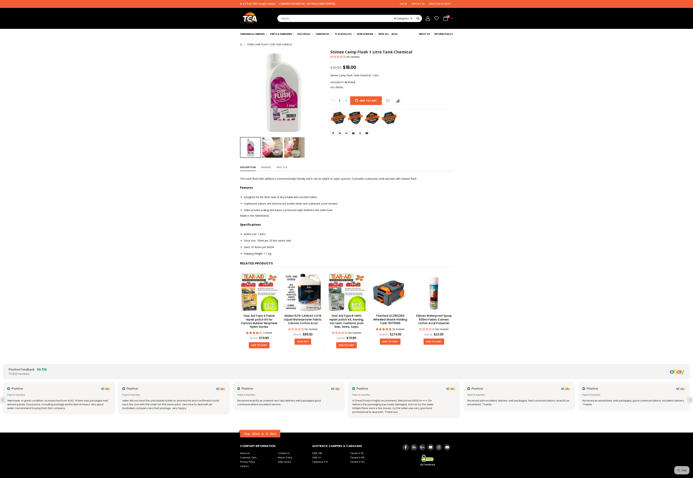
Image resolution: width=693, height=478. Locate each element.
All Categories (401, 18)
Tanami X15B (357, 457)
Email (353, 133)
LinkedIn (340, 133)
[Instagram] (439, 447)
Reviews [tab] (266, 167)
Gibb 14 (316, 457)
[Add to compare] (397, 100)
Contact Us (284, 453)
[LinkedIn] (414, 447)
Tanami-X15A (357, 461)
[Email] (430, 447)
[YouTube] (447, 447)
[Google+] (422, 447)
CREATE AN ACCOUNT (440, 3)
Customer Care (248, 457)
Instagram (360, 133)
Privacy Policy (247, 461)
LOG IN (403, 3)
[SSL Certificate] (427, 458)
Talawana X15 (320, 461)
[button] (338, 56)
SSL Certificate (427, 464)
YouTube (367, 133)
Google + (347, 133)
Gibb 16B (317, 453)
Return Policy (285, 457)
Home (241, 44)
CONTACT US (418, 3)
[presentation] (233, 312)
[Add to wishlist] (387, 100)
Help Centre (284, 461)
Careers (244, 466)
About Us (245, 453)
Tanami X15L (357, 453)
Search (418, 18)
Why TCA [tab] (281, 167)
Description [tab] (248, 167)
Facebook (333, 133)
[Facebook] (405, 447)
